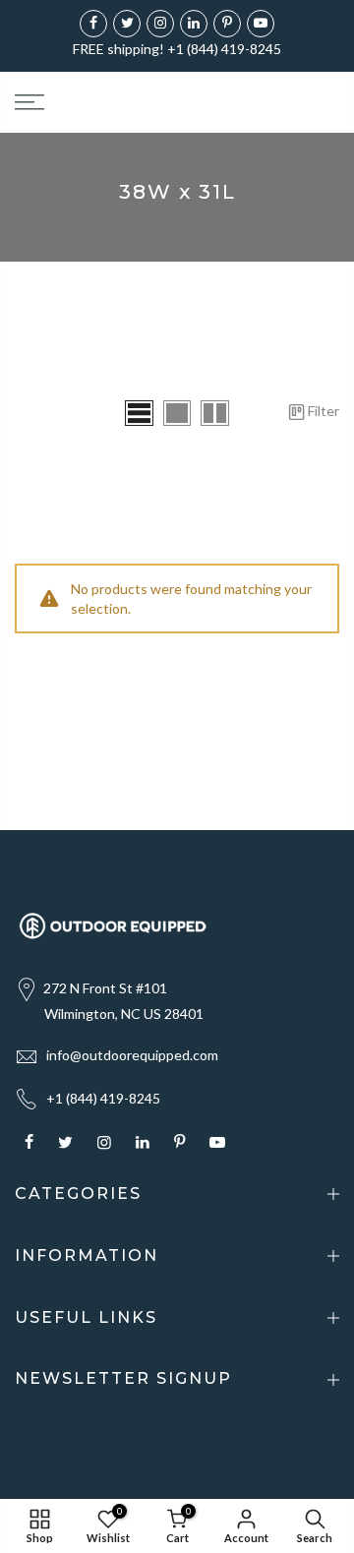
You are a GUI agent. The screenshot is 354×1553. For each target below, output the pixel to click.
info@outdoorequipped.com (132, 1054)
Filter (323, 410)
